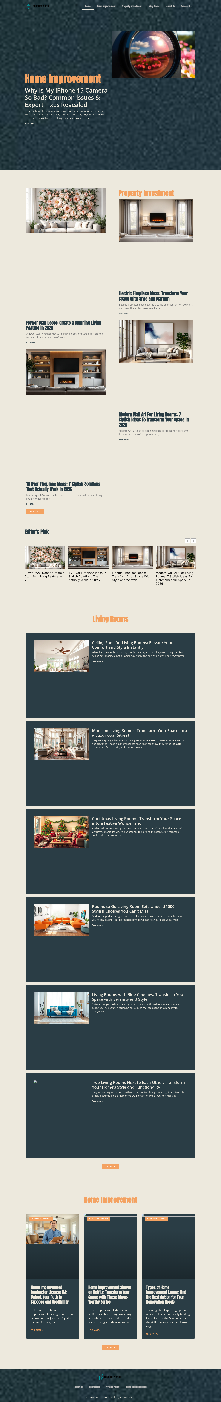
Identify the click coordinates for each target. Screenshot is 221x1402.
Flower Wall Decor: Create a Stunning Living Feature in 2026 (63, 325)
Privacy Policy (112, 1387)
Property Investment (132, 6)
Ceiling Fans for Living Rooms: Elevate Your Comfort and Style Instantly (132, 645)
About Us (170, 6)
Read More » (30, 123)
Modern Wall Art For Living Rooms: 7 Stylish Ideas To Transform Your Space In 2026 (154, 419)
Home (88, 6)
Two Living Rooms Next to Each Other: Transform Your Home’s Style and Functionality (138, 1085)
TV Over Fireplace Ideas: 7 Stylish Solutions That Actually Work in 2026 (63, 487)
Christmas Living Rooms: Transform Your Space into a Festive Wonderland (136, 821)
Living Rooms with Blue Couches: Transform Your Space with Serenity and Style (138, 997)
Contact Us (186, 6)
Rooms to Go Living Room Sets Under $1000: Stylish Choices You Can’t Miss (134, 909)
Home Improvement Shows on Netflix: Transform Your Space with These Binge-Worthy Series (109, 1294)
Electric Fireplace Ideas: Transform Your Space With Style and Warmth (153, 296)
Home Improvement (106, 6)
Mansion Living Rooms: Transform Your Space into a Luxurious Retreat (139, 733)
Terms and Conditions (136, 1387)
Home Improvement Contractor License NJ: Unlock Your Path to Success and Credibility (50, 1294)
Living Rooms (154, 6)
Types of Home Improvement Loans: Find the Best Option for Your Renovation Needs (166, 1294)
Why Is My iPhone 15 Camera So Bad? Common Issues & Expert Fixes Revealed (66, 97)
